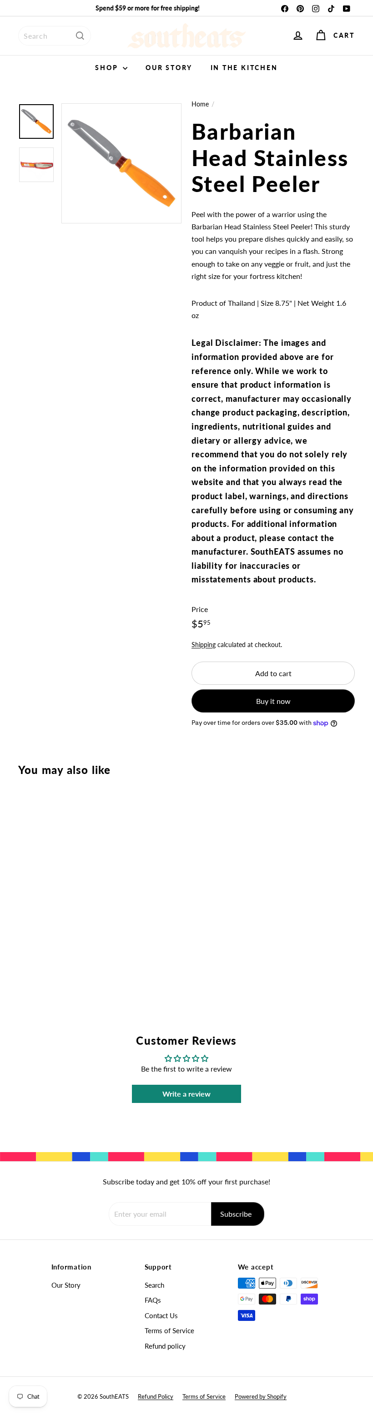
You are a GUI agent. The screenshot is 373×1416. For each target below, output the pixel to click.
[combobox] (54, 36)
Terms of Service (169, 1330)
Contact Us (161, 1315)
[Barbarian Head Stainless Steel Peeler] (42, 878)
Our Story (169, 67)
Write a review (186, 1093)
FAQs (153, 1300)
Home (200, 104)
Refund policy (165, 1346)
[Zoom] (121, 163)
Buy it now (273, 701)
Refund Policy (155, 1396)
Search (154, 1285)
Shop (108, 67)
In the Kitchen (244, 67)
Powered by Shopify (261, 1396)
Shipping (204, 644)
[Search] (80, 36)
